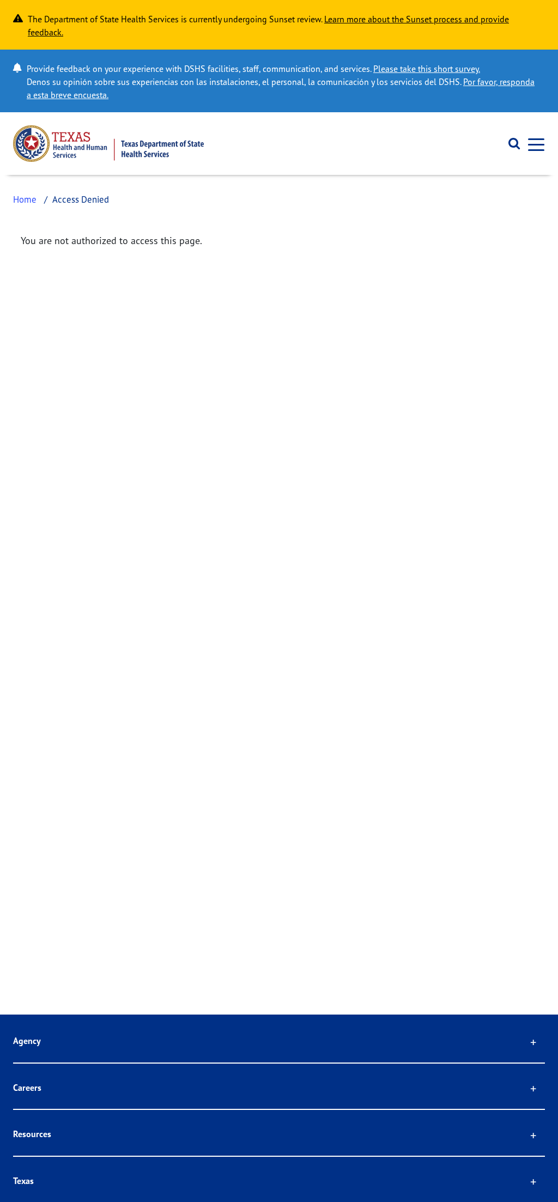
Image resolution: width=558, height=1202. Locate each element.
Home (25, 199)
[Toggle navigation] (532, 143)
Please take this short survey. (426, 68)
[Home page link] (108, 143)
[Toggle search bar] (510, 144)
